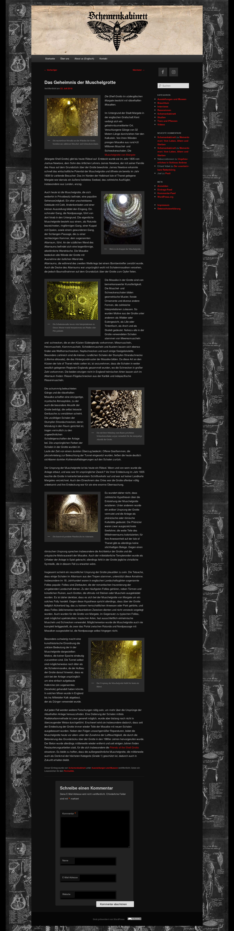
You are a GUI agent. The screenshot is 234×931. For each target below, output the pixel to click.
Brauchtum (163, 102)
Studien (161, 117)
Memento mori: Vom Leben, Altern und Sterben (173, 140)
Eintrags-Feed (164, 189)
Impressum (163, 205)
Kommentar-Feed (166, 193)
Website (66, 894)
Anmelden (162, 186)
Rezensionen (164, 110)
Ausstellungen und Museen (104, 767)
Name (65, 860)
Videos (161, 124)
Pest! (168, 173)
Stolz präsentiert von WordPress (109, 919)
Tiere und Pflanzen (167, 120)
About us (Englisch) (84, 58)
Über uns (64, 58)
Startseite (50, 58)
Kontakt (103, 58)
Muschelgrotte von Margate (120, 154)
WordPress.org (165, 196)
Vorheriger (50, 69)
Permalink (69, 770)
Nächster (138, 69)
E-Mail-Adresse (70, 877)
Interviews (162, 106)
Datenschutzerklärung (169, 208)
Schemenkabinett (77, 767)
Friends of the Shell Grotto (124, 747)
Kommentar (69, 813)
